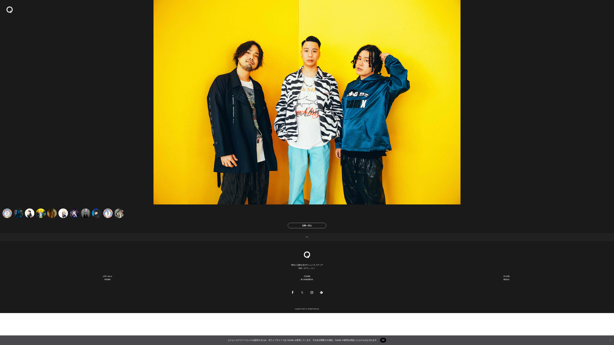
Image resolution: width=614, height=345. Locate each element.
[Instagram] (312, 292)
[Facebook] (292, 292)
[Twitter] (302, 292)
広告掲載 (307, 276)
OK (383, 340)
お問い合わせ (107, 276)
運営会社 (506, 279)
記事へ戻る (307, 225)
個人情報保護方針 (307, 279)
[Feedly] (321, 292)
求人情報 (506, 276)
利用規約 (107, 279)
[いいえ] (610, 340)
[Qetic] (10, 10)
